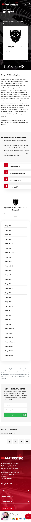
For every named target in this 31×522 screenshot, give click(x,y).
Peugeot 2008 (9, 243)
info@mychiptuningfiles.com (10, 472)
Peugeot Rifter (9, 355)
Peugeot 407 (8, 297)
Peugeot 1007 (9, 226)
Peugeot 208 (8, 261)
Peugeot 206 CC (9, 252)
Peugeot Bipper (9, 328)
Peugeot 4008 (9, 288)
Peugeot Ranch (9, 346)
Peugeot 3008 (9, 266)
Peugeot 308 (8, 279)
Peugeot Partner (10, 342)
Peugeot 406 (8, 293)
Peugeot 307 (8, 275)
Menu (3, 490)
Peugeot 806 (8, 319)
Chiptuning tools (7, 496)
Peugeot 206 (8, 248)
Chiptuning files (7, 501)
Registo (13, 415)
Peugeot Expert (9, 337)
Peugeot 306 (8, 270)
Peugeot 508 (8, 311)
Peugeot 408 (8, 302)
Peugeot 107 (8, 235)
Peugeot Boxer (9, 333)
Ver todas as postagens (8, 433)
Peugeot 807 (8, 324)
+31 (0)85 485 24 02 (6, 479)
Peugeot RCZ (9, 351)
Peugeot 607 (8, 315)
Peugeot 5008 (9, 306)
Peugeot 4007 (9, 284)
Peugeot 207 (8, 257)
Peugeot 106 (8, 230)
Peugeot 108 (8, 239)
